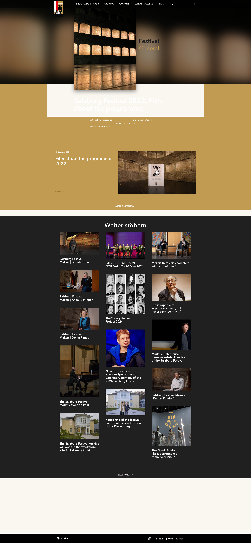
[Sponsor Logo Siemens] (159, 538)
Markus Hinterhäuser (100, 123)
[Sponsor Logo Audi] (150, 538)
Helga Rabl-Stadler (122, 119)
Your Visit (124, 4)
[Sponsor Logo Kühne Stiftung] (180, 538)
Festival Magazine (143, 4)
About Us (109, 4)
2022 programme (145, 123)
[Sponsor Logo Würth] (169, 539)
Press (161, 4)
